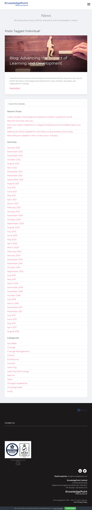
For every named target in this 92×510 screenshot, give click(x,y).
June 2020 (12, 235)
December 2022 (15, 151)
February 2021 (14, 207)
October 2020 (14, 219)
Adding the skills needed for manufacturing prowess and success (40, 132)
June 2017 (12, 319)
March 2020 (13, 247)
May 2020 (12, 239)
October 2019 (13, 267)
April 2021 (12, 199)
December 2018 (15, 287)
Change (11, 347)
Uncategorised (14, 387)
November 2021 (14, 175)
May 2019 (11, 279)
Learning (12, 367)
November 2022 (15, 155)
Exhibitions (13, 359)
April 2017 (12, 327)
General (11, 363)
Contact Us (10, 423)
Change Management (18, 351)
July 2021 (11, 187)
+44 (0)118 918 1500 (79, 483)
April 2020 (12, 243)
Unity (9, 391)
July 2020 (11, 231)
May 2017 (11, 323)
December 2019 (15, 259)
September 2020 (15, 223)
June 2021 (12, 191)
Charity (10, 355)
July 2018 (11, 299)
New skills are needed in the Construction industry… (33, 135)
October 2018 (13, 295)
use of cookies (58, 508)
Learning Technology (18, 371)
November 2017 (14, 311)
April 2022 (12, 168)
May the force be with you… (20, 121)
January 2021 (13, 211)
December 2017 (15, 307)
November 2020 (15, 215)
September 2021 (15, 179)
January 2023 (13, 148)
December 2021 (15, 171)
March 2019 (12, 283)
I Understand (70, 508)
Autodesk (12, 343)
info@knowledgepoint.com (77, 476)
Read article (15, 88)
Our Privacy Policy (80, 502)
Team (10, 379)
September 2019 (15, 271)
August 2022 (13, 163)
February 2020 (14, 251)
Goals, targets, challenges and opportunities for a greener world (39, 117)
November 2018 (15, 291)
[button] (83, 410)
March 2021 (12, 203)
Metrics (11, 375)
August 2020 (13, 227)
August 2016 (13, 331)
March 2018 (13, 303)
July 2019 (11, 275)
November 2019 (14, 263)
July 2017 (11, 315)
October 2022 (14, 160)
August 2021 (13, 183)
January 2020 (13, 255)
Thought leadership (17, 383)
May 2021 (11, 195)
